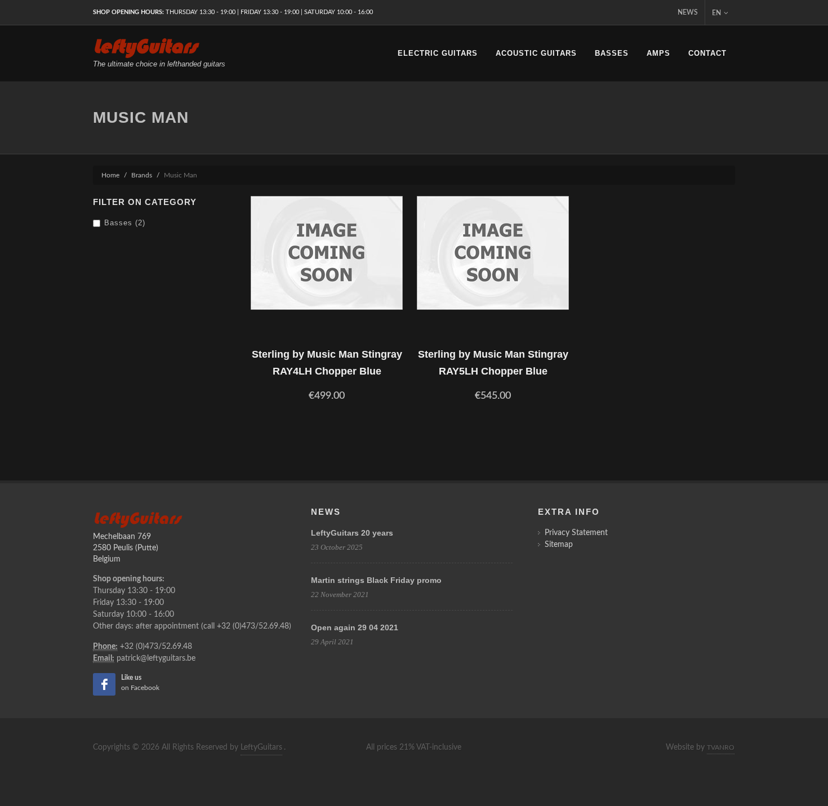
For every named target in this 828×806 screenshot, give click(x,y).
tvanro (720, 747)
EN (716, 13)
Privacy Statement (576, 533)
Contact (707, 53)
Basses (612, 53)
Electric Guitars (438, 53)
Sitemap (559, 545)
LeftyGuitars (261, 747)
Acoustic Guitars (536, 53)
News (688, 12)
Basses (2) (124, 223)
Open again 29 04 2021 (354, 627)
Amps (658, 53)
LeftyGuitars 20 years (352, 532)
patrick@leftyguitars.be (156, 658)
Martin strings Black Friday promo (376, 580)
